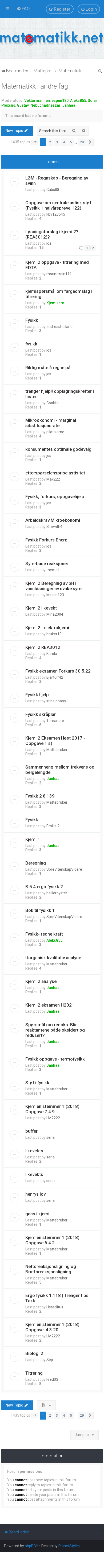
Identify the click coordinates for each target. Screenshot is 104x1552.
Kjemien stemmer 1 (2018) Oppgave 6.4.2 (52, 1240)
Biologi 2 (34, 1353)
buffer (31, 1131)
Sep (49, 1360)
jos (48, 350)
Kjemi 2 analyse (41, 981)
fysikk (31, 344)
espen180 (60, 100)
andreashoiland (59, 326)
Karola (51, 654)
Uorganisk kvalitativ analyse (53, 957)
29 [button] (82, 142)
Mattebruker (56, 750)
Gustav (23, 105)
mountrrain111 (59, 274)
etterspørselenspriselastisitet (55, 472)
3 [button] (57, 142)
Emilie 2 (52, 826)
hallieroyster (56, 893)
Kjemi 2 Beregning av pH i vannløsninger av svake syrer (54, 586)
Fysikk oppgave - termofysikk (55, 1059)
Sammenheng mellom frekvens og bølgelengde (59, 769)
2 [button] (50, 142)
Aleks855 (78, 100)
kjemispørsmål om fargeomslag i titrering (58, 294)
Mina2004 (54, 614)
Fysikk (31, 320)
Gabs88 (52, 189)
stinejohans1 (57, 701)
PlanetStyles (69, 1546)
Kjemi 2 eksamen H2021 (49, 1005)
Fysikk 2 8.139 (40, 796)
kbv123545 (55, 214)
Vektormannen (37, 100)
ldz (48, 243)
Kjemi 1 (32, 839)
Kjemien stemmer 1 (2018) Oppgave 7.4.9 (52, 1109)
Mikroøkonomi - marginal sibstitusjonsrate (50, 423)
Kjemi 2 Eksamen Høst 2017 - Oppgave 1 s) (55, 740)
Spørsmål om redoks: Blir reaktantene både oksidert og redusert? (55, 1030)
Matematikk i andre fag (34, 86)
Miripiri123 (55, 595)
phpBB (30, 1546)
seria (50, 1137)
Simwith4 (54, 526)
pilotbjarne (55, 432)
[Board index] (52, 38)
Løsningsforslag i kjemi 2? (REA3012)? (51, 234)
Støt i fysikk (37, 1082)
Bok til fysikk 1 (40, 910)
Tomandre (55, 721)
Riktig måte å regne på (47, 367)
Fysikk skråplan (41, 714)
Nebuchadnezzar (45, 105)
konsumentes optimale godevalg (58, 449)
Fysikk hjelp (37, 694)
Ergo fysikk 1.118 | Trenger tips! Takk (57, 1298)
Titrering (34, 1373)
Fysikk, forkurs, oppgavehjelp (54, 496)
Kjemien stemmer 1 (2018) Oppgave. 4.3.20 (52, 1327)
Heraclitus (54, 1307)
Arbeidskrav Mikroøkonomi (52, 520)
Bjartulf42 (54, 677)
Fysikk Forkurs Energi (47, 540)
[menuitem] (23, 8)
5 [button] (71, 142)
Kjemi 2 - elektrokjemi (47, 627)
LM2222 (53, 1118)
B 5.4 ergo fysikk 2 (44, 886)
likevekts (34, 1150)
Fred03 (52, 1379)
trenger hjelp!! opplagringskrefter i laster (59, 394)
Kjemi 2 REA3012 (42, 647)
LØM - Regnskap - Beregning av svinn (56, 180)
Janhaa (68, 105)
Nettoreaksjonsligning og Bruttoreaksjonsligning (50, 1269)
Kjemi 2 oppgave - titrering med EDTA (57, 265)
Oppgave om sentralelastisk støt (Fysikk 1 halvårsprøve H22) (58, 205)
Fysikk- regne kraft (44, 934)
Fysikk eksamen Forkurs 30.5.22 (58, 671)
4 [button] (64, 142)
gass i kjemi (37, 1213)
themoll (52, 570)
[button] (34, 142)
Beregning (35, 863)
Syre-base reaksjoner (46, 563)
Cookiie (52, 403)
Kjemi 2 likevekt (41, 608)
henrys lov (35, 1194)
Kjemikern (55, 303)
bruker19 (54, 634)
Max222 (53, 479)
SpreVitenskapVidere (64, 869)
